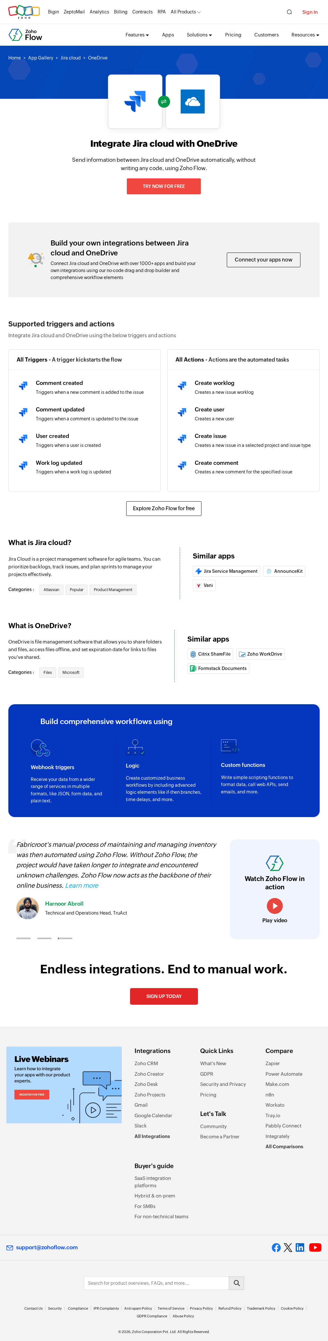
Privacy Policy (201, 1308)
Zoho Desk (146, 1084)
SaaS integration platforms (153, 1181)
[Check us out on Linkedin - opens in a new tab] (300, 1247)
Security (55, 1308)
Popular (76, 590)
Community (213, 1126)
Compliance (78, 1308)
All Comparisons (284, 1146)
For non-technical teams (161, 1216)
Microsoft (70, 672)
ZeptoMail (74, 11)
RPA (162, 11)
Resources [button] (303, 34)
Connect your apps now (263, 260)
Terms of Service (171, 1308)
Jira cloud (71, 57)
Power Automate (284, 1074)
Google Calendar (153, 1115)
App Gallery (40, 57)
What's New (213, 1063)
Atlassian (51, 590)
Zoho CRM (146, 1063)
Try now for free (164, 186)
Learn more (81, 885)
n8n (270, 1094)
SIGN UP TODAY (164, 996)
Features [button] (135, 34)
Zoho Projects (150, 1094)
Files (48, 672)
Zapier (273, 1063)
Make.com (277, 1084)
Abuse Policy (183, 1316)
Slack (141, 1125)
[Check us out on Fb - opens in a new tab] (276, 1247)
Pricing (233, 34)
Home (14, 57)
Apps (168, 34)
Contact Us (33, 1308)
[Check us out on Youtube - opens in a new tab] (315, 1247)
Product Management (113, 590)
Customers (266, 34)
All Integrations (152, 1136)
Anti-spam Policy (138, 1308)
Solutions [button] (197, 34)
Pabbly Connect (283, 1125)
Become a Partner (220, 1136)
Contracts (142, 11)
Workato (275, 1105)
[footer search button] (236, 1283)
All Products (183, 11)
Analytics (99, 11)
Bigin (53, 11)
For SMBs (145, 1206)
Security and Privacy (223, 1084)
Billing (120, 11)
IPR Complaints (106, 1308)
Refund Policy (230, 1308)
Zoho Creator (149, 1074)
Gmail (141, 1105)
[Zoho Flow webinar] (64, 1085)
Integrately (278, 1136)
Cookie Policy (292, 1308)
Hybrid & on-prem (155, 1195)
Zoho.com (24, 12)
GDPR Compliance (152, 1316)
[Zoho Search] (289, 12)
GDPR (206, 1074)
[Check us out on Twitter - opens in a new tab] (288, 1247)
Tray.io (273, 1115)
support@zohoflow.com (47, 1247)
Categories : (21, 589)
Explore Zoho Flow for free (164, 508)
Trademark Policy (261, 1308)
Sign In (310, 12)
